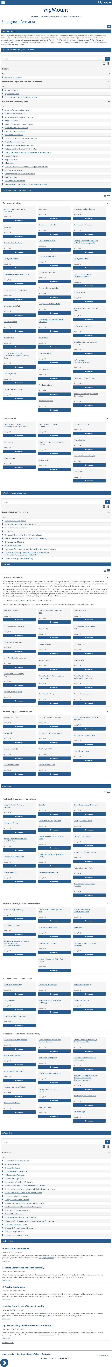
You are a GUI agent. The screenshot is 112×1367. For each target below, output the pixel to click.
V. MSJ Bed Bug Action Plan (14, 1232)
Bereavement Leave (11, 717)
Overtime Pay (8, 442)
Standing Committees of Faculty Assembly (20, 174)
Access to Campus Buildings (14, 909)
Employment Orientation (47, 272)
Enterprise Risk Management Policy (16, 274)
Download (25, 220)
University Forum (11, 177)
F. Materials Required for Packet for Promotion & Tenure (25, 1186)
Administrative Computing (13, 985)
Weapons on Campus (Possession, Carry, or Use (86, 395)
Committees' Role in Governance (16, 128)
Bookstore (42, 805)
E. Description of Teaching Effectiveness (19, 1182)
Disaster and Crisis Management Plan (50, 910)
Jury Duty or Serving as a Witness (50, 733)
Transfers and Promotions (13, 389)
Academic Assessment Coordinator (17, 110)
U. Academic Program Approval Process (19, 1228)
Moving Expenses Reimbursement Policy (86, 309)
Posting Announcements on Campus (48, 1090)
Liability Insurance (45, 644)
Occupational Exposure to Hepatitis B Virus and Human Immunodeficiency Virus (16, 943)
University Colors (45, 1107)
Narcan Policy (78, 927)
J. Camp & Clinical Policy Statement (17, 1200)
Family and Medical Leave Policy (50, 717)
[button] (107, 59)
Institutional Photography (48, 1058)
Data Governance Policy (47, 241)
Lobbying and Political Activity (49, 304)
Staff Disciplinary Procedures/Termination (82, 361)
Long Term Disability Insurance (15, 658)
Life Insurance (79, 644)
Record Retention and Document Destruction (85, 343)
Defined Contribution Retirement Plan (50, 612)
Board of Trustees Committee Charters (19, 124)
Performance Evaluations (83, 326)
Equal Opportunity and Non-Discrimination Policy (84, 275)
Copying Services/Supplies (83, 821)
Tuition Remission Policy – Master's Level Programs (51, 677)
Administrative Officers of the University (19, 117)
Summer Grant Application (14, 1178)
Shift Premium (44, 460)
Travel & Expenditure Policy (83, 868)
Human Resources (46, 16)
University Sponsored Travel (49, 872)
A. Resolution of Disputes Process (17, 1161)
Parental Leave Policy (81, 751)
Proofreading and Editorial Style (85, 1096)
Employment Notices (11, 259)
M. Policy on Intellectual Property (16, 1210)
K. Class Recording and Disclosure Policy (19, 558)
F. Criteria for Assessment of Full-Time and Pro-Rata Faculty (26, 538)
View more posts (8, 1343)
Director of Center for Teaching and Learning (21, 138)
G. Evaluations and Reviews (14, 542)
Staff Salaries (78, 472)
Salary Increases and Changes (84, 456)
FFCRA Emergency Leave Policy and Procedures (86, 718)
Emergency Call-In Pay (81, 424)
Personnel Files (9, 338)
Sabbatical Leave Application (15, 1175)
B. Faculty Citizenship (12, 1164)
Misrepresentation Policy (12, 306)
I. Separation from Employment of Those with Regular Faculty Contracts (30, 549)
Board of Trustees (11, 121)
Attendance (43, 209)
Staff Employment (45, 369)
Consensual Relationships (83, 225)
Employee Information (60, 16)
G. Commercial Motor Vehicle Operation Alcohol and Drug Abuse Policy (30, 1189)
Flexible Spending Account (13, 642)
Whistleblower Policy (46, 401)
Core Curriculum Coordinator (15, 131)
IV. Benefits (6, 564)
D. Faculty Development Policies (16, 1171)
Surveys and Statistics (81, 1000)
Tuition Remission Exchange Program (14, 675)
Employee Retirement (81, 259)
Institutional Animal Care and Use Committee (21, 149)
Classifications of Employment (84, 209)
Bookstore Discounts (11, 611)
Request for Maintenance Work (85, 852)
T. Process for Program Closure (16, 1224)
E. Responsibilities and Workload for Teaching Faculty (23, 535)
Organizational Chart (12, 94)
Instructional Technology (82, 985)
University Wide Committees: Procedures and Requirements (26, 184)
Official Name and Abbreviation (50, 1073)
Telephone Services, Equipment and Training (51, 855)
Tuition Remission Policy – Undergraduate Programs (83, 677)
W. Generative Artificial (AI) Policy (16, 1235)
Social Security (79, 660)
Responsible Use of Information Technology (50, 1001)
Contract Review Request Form (50, 821)
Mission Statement (11, 90)
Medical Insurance (45, 660)
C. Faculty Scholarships (13, 1287)
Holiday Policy (9, 733)
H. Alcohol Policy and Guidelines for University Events (23, 1193)
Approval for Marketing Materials (15, 1040)
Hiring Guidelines (79, 292)
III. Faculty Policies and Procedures (14, 493)
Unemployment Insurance (13, 692)
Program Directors (11, 159)
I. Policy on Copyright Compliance (16, 1196)
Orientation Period (10, 322)
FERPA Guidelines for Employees (15, 290)
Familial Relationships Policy (49, 288)
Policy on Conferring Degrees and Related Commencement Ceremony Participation (86, 1078)
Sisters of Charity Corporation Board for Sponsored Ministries (26, 167)
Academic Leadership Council (15, 114)
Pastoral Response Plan (47, 943)
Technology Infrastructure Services (16, 1016)
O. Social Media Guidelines (14, 1214)
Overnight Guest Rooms (82, 836)
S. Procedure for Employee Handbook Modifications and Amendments (29, 1221)
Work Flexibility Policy (46, 694)
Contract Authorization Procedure (86, 805)
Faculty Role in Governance (14, 142)
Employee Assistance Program (14, 626)
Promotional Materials (12, 1103)
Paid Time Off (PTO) (46, 749)
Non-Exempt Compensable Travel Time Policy (51, 321)
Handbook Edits (7, 1241)
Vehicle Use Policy (10, 872)
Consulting (7, 227)
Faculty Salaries (79, 440)
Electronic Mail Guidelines (48, 985)
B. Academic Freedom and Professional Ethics (21, 524)
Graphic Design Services (12, 1055)
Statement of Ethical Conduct (84, 378)
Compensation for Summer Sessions (48, 425)
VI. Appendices (7, 1133)
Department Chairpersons (14, 135)
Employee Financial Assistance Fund (84, 627)
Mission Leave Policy (11, 749)
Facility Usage (43, 628)
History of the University (13, 78)
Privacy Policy (43, 338)
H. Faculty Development (13, 546)
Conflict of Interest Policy (48, 225)
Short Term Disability (11, 765)
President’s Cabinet (11, 156)
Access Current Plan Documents (18, 600)
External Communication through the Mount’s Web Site (85, 1041)
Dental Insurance (80, 611)
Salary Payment (9, 458)
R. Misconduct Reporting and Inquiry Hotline (20, 1217)
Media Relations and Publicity (14, 1071)
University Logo (79, 1112)
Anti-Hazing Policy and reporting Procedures (15, 210)
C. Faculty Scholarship (12, 1168)
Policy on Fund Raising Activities (15, 1087)
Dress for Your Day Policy (13, 243)
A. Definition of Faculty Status (15, 521)
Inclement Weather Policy (48, 927)
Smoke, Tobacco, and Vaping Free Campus (51, 960)
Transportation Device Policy (14, 857)
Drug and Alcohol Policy (47, 256)
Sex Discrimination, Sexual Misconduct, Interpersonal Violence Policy (16, 355)
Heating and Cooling (11, 823)
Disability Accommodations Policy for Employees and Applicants (86, 242)
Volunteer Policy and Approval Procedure (84, 885)
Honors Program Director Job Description (19, 145)
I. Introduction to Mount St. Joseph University (18, 50)
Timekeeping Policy (45, 385)
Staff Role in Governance (13, 170)
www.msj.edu (8, 1354)
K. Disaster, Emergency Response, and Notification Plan (24, 1203)
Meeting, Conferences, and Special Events (51, 837)
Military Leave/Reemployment (84, 735)
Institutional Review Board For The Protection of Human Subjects (28, 152)
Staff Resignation (10, 374)
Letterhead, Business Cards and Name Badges (85, 1059)
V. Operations (6, 786)
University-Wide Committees (15, 181)
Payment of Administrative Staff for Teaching (51, 443)
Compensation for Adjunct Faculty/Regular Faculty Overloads (16, 425)
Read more (6, 1261)
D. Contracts (9, 531)
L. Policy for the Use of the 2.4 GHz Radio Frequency (23, 1207)
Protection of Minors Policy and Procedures (85, 944)
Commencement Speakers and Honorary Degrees (50, 1041)
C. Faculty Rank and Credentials (16, 528)
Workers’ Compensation (82, 694)
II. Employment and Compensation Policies (17, 190)
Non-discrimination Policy (28, 1354)
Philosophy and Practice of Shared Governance (21, 97)
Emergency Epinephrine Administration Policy (82, 910)
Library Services (9, 1000)
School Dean (9, 163)
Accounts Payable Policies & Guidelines (14, 806)
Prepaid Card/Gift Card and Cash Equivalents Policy (15, 840)
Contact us (46, 1354)
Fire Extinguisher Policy (12, 925)
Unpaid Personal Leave (47, 765)
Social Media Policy (45, 353)
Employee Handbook (75, 16)
